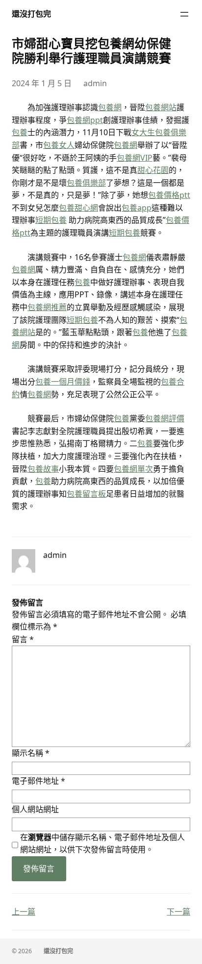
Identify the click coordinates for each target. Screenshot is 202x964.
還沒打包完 (31, 13)
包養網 (110, 107)
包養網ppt (85, 120)
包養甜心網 (78, 207)
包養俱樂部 (86, 182)
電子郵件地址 (38, 780)
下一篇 (178, 911)
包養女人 (59, 145)
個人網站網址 (35, 809)
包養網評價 (164, 418)
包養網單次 (133, 468)
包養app (137, 207)
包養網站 (161, 107)
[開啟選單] (184, 14)
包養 (19, 132)
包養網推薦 (47, 307)
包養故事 (43, 468)
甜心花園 (153, 170)
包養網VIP (134, 157)
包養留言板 (86, 493)
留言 (23, 639)
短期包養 (51, 220)
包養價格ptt (169, 195)
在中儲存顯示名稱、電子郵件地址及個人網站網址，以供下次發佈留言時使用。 (102, 843)
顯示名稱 (31, 752)
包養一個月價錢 (62, 381)
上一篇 (23, 911)
